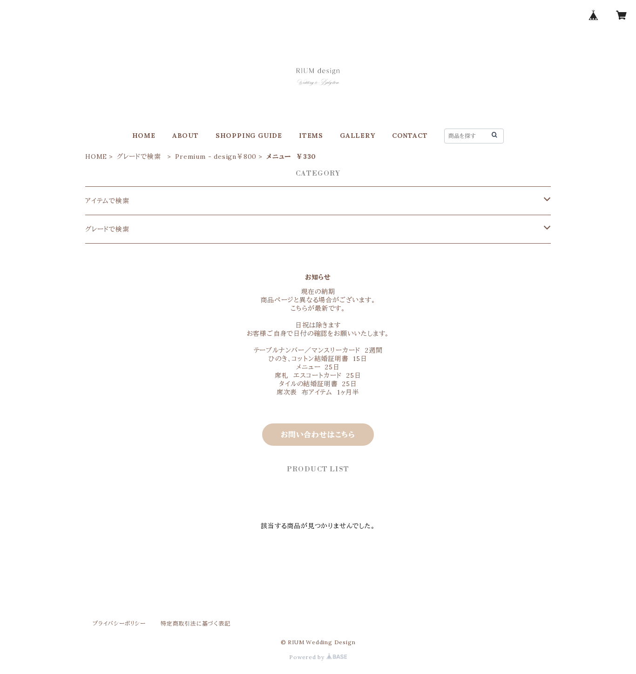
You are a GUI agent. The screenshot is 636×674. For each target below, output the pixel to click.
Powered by (307, 657)
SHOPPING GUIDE (249, 135)
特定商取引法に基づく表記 (195, 623)
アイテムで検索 (107, 201)
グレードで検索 (141, 156)
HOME (144, 135)
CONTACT (410, 135)
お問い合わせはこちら (318, 434)
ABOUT (185, 135)
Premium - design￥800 (216, 156)
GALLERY (357, 135)
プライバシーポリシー (119, 623)
